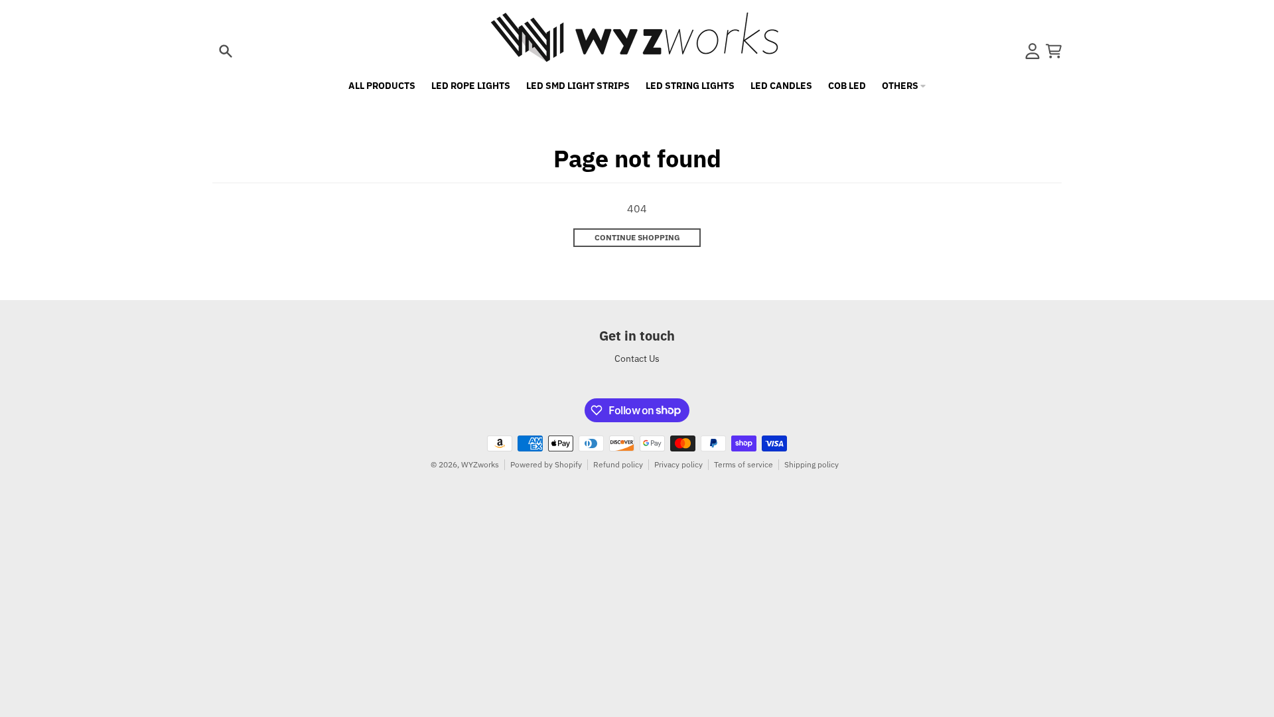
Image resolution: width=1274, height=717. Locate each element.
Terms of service (743, 464)
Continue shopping (637, 237)
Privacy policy (678, 464)
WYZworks (480, 464)
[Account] (1032, 51)
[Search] (226, 51)
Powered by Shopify (546, 464)
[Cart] (1054, 51)
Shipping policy (811, 464)
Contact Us (637, 358)
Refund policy (618, 464)
